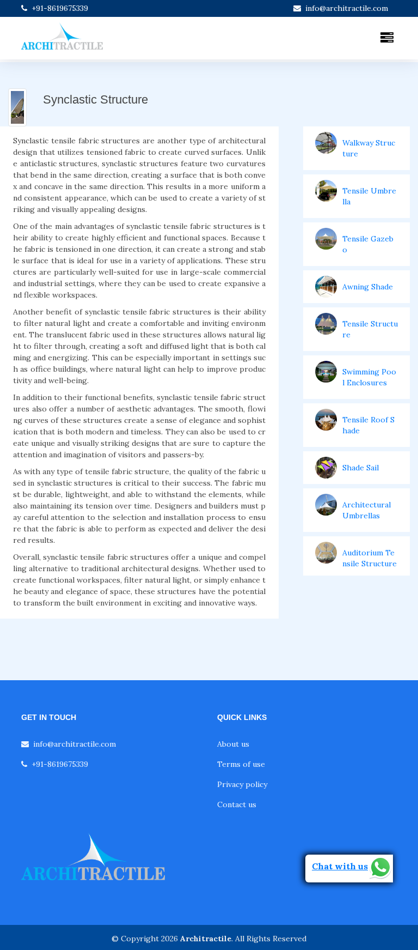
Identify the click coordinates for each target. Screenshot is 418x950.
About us (233, 744)
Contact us (236, 804)
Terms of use (241, 764)
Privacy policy (242, 784)
